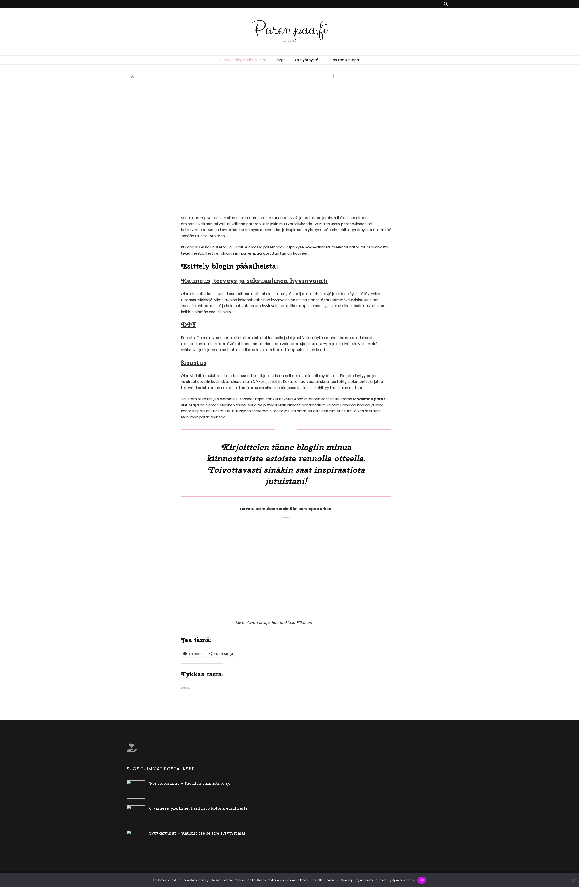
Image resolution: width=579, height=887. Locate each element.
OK (422, 880)
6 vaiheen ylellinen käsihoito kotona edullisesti (198, 808)
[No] (573, 880)
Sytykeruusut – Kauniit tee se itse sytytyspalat (197, 833)
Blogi (278, 59)
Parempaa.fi (289, 29)
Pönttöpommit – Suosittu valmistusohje (189, 783)
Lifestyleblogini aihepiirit (241, 59)
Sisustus (193, 362)
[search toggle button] (446, 4)
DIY (188, 324)
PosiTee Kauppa (344, 59)
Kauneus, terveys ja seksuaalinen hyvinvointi (254, 280)
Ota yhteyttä (306, 59)
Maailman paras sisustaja (203, 417)
